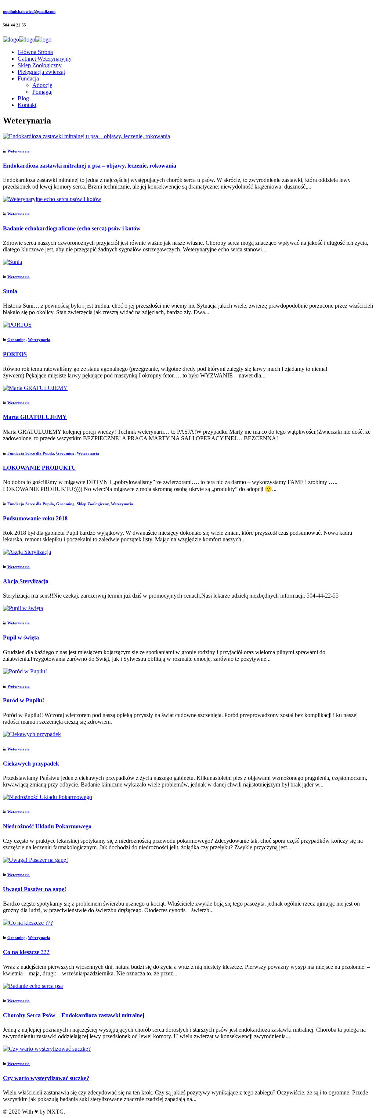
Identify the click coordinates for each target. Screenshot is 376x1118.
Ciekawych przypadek (31, 763)
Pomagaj (42, 92)
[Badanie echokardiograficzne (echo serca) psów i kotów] (52, 199)
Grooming (16, 339)
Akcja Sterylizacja (25, 581)
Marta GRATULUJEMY (35, 417)
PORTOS (15, 354)
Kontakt (27, 105)
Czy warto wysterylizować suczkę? (46, 1078)
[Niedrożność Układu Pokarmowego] (47, 797)
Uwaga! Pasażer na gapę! (34, 889)
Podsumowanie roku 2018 (35, 518)
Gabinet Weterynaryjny (45, 58)
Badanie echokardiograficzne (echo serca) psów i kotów (72, 228)
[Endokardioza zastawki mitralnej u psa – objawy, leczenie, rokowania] (86, 136)
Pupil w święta (21, 637)
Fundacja (28, 78)
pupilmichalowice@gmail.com (29, 11)
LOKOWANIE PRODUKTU (39, 468)
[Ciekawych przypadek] (32, 734)
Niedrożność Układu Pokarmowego (47, 826)
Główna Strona (35, 52)
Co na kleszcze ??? (26, 952)
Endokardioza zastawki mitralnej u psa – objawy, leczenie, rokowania (89, 165)
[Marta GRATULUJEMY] (35, 388)
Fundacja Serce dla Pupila (30, 453)
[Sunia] (12, 262)
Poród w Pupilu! (23, 700)
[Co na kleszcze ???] (28, 923)
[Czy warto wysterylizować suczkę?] (47, 1049)
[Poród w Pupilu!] (25, 671)
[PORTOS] (17, 325)
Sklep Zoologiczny (40, 65)
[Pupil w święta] (23, 608)
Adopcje (42, 85)
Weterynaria (18, 151)
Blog (23, 98)
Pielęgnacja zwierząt (41, 72)
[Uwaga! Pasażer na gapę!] (35, 860)
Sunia (10, 291)
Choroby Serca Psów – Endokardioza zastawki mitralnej (73, 1015)
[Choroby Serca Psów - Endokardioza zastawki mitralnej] (33, 986)
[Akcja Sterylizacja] (27, 552)
